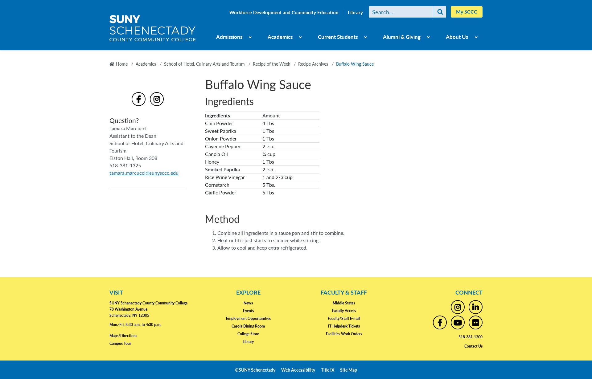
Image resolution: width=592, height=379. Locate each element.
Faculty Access (344, 310)
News (248, 303)
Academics (280, 36)
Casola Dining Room (248, 326)
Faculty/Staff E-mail (344, 318)
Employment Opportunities (248, 318)
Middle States (344, 303)
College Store (248, 333)
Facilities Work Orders (344, 333)
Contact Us (473, 346)
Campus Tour (120, 343)
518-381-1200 (470, 337)
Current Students (338, 36)
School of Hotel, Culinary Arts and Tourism (204, 64)
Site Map (348, 370)
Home (122, 64)
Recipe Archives (313, 64)
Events (248, 310)
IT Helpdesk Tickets (344, 326)
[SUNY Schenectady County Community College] (152, 30)
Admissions (229, 36)
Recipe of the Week (271, 64)
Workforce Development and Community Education (283, 12)
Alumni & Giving (402, 36)
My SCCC (466, 11)
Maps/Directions (123, 335)
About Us (457, 36)
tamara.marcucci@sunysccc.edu (144, 172)
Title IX (327, 370)
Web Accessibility (298, 370)
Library (355, 12)
